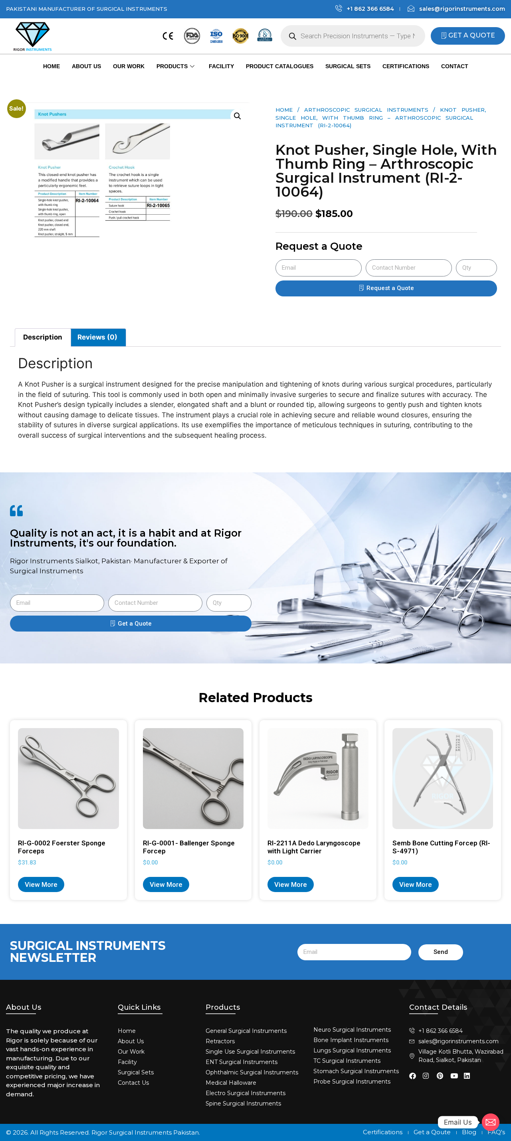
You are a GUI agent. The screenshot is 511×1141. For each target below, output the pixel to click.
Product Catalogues (279, 66)
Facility (221, 66)
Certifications (405, 66)
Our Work (129, 66)
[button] (237, 116)
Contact (454, 66)
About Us (86, 66)
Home (51, 66)
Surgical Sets (347, 66)
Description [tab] (42, 337)
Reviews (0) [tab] (97, 337)
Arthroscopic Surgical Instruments (366, 110)
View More (41, 884)
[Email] (490, 1122)
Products (172, 66)
